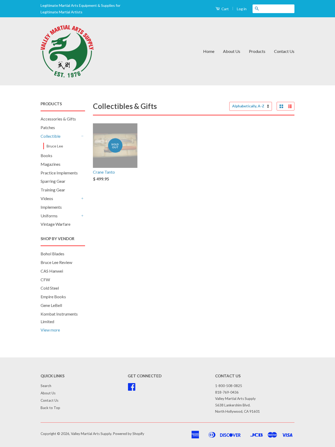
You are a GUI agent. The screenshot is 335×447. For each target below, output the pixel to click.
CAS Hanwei (52, 270)
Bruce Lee (55, 146)
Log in (242, 9)
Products (257, 51)
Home (208, 51)
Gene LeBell (51, 305)
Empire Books (53, 296)
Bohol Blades (52, 253)
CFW (45, 279)
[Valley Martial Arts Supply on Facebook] (132, 389)
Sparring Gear (53, 181)
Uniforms (49, 215)
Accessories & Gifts (58, 118)
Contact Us (284, 51)
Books (46, 155)
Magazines (50, 164)
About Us (231, 51)
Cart (225, 9)
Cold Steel (50, 287)
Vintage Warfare (55, 224)
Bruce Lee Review (56, 262)
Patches (48, 127)
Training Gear (53, 189)
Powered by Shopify (128, 434)
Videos (47, 198)
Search (46, 386)
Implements (51, 207)
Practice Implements (59, 172)
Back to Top (50, 408)
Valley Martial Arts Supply (91, 434)
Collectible (50, 136)
